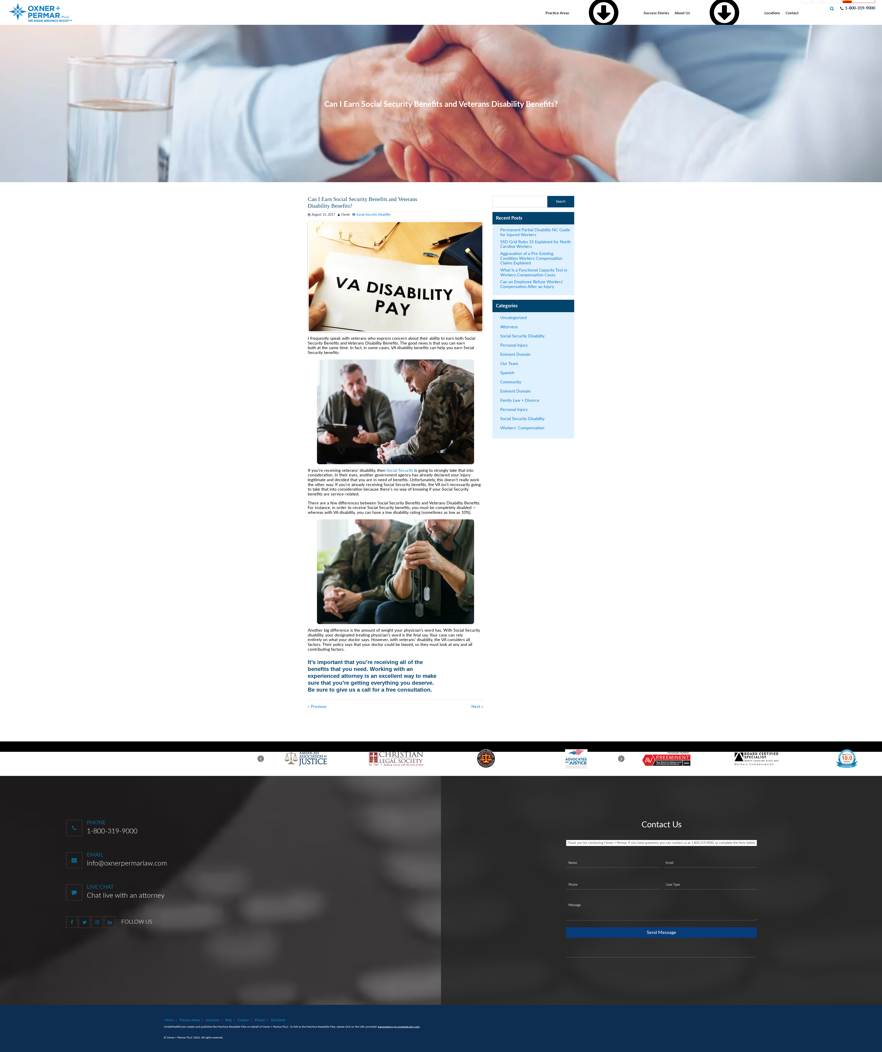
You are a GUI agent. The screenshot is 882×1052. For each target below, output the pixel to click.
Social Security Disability (373, 214)
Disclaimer (278, 1020)
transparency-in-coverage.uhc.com (399, 1026)
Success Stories (656, 13)
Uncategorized (513, 318)
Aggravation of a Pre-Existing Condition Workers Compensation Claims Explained (531, 258)
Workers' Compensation (522, 428)
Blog (228, 1020)
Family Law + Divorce (519, 401)
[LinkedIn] (110, 922)
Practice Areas (190, 1020)
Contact (792, 13)
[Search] (832, 8)
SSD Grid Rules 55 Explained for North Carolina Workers (535, 244)
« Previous (317, 707)
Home (169, 1020)
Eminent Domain (515, 355)
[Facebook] (72, 922)
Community (510, 382)
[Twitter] (84, 922)
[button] (260, 758)
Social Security (399, 471)
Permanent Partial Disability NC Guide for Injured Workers (535, 232)
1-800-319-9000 (112, 831)
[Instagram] (97, 922)
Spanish (507, 373)
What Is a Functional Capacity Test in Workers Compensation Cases (533, 272)
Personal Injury (514, 345)
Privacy (260, 1020)
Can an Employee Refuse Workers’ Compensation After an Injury (531, 284)
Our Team (509, 364)
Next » (477, 707)
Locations (772, 13)
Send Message (661, 932)
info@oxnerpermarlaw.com (127, 863)
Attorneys (509, 327)
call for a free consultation (396, 690)
